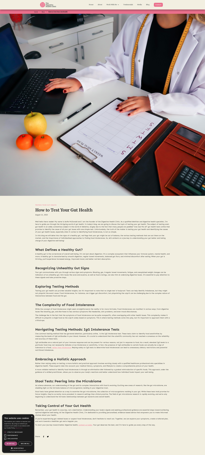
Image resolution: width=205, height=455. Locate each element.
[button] (112, 5)
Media (139, 5)
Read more (19, 428)
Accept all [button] (11, 444)
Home (91, 5)
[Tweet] (48, 436)
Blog (148, 5)
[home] (51, 4)
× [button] (32, 416)
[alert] (18, 433)
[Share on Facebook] (43, 436)
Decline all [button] (25, 444)
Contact (158, 5)
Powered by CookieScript (18, 450)
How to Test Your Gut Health (57, 12)
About (100, 5)
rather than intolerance (61, 348)
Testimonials (128, 5)
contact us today (85, 425)
